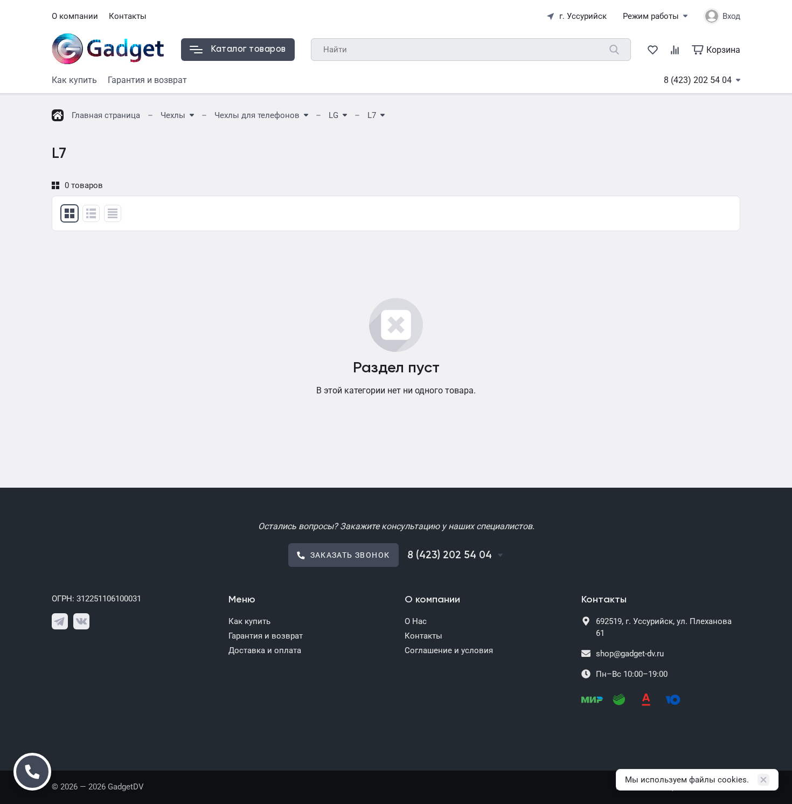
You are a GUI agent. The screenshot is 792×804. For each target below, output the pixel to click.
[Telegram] (60, 621)
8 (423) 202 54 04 (698, 80)
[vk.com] (81, 621)
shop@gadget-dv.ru (630, 654)
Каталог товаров (248, 49)
